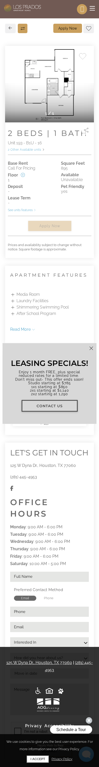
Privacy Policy (62, 759)
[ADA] (38, 691)
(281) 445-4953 (23, 477)
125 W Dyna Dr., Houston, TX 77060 (43, 465)
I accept (37, 759)
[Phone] (82, 9)
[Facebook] (11, 488)
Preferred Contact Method (38, 589)
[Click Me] (49, 691)
